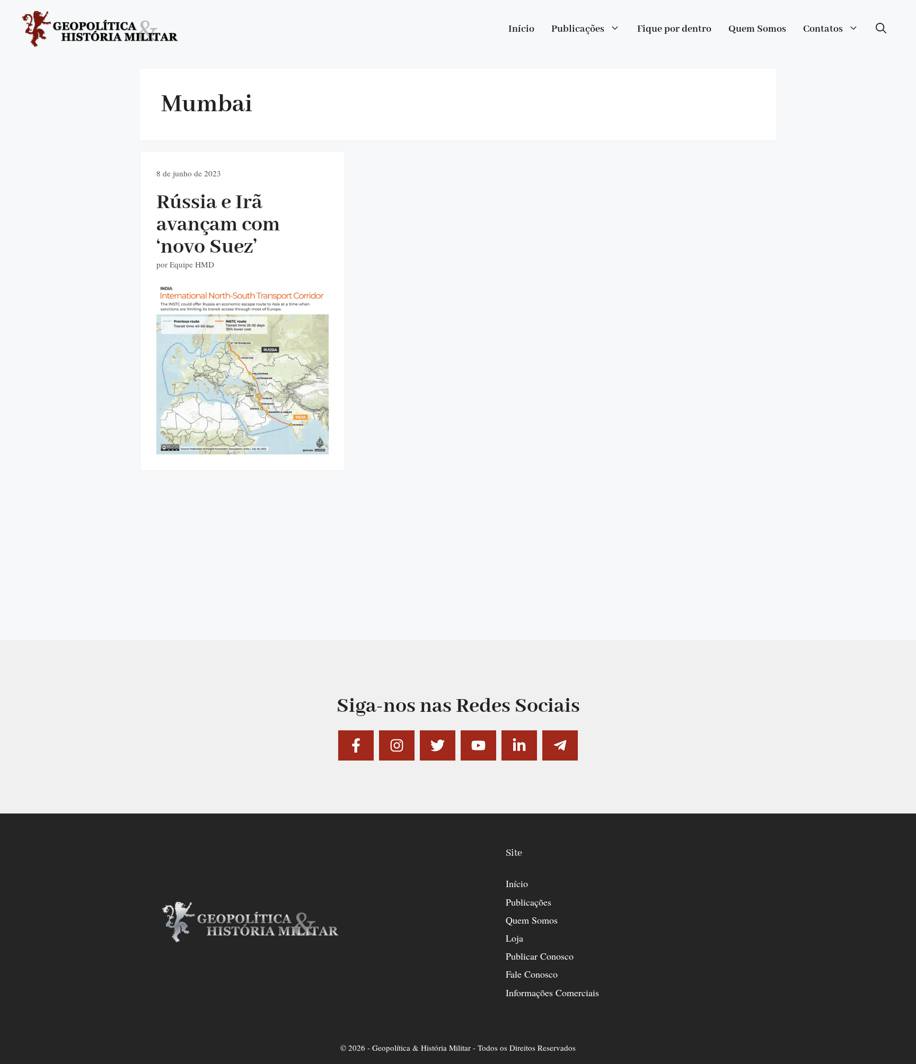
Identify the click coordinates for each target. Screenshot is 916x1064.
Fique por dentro (674, 29)
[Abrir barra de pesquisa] (881, 29)
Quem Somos (757, 29)
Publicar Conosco (540, 956)
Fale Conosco (532, 974)
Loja (514, 938)
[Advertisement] (458, 566)
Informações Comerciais (552, 992)
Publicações (577, 29)
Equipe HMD (192, 264)
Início (521, 29)
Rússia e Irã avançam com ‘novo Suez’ (218, 225)
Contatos (823, 29)
